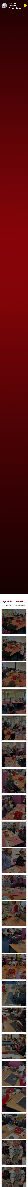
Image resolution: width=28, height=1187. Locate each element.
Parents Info (11, 598)
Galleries (19, 598)
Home (3, 598)
